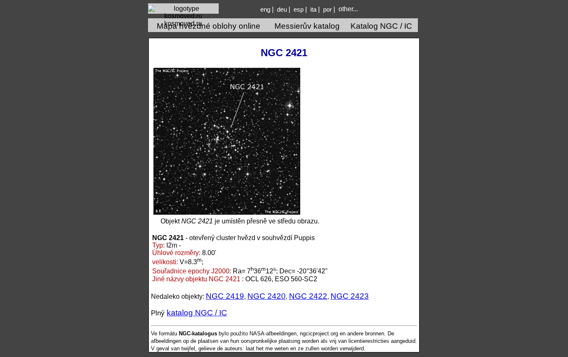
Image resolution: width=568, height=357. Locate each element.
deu (282, 9)
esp (299, 9)
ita (313, 9)
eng (265, 9)
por (327, 9)
